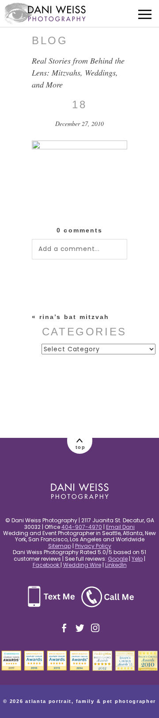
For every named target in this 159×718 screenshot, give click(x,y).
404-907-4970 (81, 527)
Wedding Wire (82, 565)
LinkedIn (116, 565)
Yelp (137, 558)
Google (118, 558)
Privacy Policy (93, 546)
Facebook (47, 565)
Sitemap (59, 546)
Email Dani (120, 527)
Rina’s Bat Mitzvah (74, 316)
